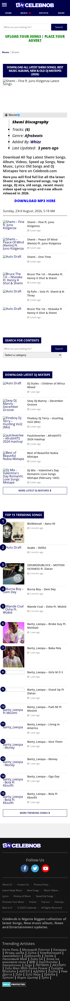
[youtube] (45, 868)
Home (8, 13)
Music (25, 13)
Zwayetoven (11, 965)
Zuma (32, 953)
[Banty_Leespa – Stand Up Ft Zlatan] (13, 695)
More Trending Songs (34, 813)
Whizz (35, 141)
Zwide (48, 956)
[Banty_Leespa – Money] (13, 764)
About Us (7, 884)
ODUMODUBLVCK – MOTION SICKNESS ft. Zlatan (46, 567)
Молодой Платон (36, 950)
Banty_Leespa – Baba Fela (44, 648)
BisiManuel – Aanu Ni (41, 523)
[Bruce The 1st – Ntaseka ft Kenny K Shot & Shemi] (13, 314)
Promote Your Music (13, 902)
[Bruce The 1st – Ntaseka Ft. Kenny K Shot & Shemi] (13, 279)
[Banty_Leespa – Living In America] (13, 729)
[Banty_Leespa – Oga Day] (13, 782)
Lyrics (5, 896)
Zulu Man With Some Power (26, 968)
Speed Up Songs (44, 896)
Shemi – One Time (39, 257)
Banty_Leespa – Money (42, 759)
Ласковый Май (14, 959)
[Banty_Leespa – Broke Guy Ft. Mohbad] (13, 632)
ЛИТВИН (42, 965)
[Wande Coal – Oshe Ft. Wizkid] (13, 612)
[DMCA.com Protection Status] (35, 984)
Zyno (45, 977)
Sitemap (58, 902)
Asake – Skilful (36, 548)
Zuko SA (36, 959)
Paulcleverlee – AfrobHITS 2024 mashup (44, 437)
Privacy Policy (41, 884)
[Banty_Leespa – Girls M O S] (13, 677)
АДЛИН (39, 971)
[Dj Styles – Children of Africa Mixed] (13, 389)
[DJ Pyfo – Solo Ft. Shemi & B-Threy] (13, 297)
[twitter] (35, 868)
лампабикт (11, 956)
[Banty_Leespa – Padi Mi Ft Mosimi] (13, 712)
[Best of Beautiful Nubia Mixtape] (13, 458)
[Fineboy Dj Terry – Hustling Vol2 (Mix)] (13, 423)
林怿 (32, 962)
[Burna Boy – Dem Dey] (13, 594)
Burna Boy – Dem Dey (41, 589)
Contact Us (23, 884)
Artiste (44, 13)
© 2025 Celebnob (27, 907)
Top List (45, 902)
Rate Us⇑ (7, 907)
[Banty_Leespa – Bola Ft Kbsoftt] (13, 799)
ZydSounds (32, 956)
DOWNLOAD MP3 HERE (34, 200)
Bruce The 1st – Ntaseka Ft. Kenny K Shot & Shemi (45, 276)
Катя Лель (10, 950)
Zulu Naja (33, 974)
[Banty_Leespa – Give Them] (13, 747)
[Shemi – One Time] (13, 262)
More (61, 13)
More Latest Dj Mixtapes (34, 490)
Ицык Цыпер (27, 977)
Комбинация (50, 953)
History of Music (22, 896)
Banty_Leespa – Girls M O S (45, 672)
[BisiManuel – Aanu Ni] (13, 532)
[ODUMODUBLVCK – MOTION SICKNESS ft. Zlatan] (13, 573)
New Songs (33, 890)
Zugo (28, 965)
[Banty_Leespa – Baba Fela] (13, 656)
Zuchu (53, 971)
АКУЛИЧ (59, 965)
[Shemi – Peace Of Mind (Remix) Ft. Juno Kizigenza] (13, 245)
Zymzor (8, 977)
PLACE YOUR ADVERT (47, 38)
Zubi (18, 974)
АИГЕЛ (24, 971)
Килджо (59, 950)
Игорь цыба (14, 953)
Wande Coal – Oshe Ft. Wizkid (46, 606)
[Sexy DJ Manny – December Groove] (13, 406)
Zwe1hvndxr (48, 962)
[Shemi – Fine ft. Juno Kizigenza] (13, 227)
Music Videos (51, 890)
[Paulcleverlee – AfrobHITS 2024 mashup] (13, 441)
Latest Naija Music (12, 890)
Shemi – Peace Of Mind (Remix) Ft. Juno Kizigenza (44, 241)
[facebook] (24, 868)
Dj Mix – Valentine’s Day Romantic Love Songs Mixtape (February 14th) (43, 474)
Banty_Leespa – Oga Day (43, 776)
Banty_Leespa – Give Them (44, 742)
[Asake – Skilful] (13, 553)
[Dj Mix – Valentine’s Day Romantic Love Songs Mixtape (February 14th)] (13, 476)
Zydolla (49, 974)
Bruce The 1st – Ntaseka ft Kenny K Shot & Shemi (44, 311)
